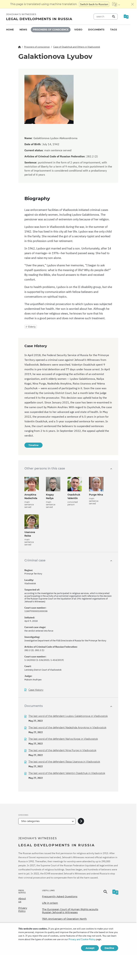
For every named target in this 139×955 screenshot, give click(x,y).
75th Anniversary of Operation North (64, 918)
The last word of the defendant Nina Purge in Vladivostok (62, 750)
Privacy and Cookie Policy (81, 939)
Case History (35, 689)
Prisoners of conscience (50, 29)
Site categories (30, 821)
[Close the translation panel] (133, 4)
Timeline (33, 445)
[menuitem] (10, 29)
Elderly (32, 326)
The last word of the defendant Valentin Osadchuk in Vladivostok (66, 773)
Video (78, 29)
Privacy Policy (22, 909)
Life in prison (50, 902)
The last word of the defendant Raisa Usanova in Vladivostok (64, 761)
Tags (113, 29)
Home (10, 29)
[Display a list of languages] (116, 4)
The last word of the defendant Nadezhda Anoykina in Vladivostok (67, 727)
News (23, 29)
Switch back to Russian (94, 4)
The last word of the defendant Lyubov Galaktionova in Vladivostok (68, 716)
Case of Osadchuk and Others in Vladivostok (76, 46)
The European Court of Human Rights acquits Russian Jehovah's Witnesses (70, 911)
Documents (96, 29)
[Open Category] (81, 821)
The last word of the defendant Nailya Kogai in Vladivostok (63, 738)
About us (22, 900)
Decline (109, 948)
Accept (90, 948)
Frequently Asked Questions (59, 896)
